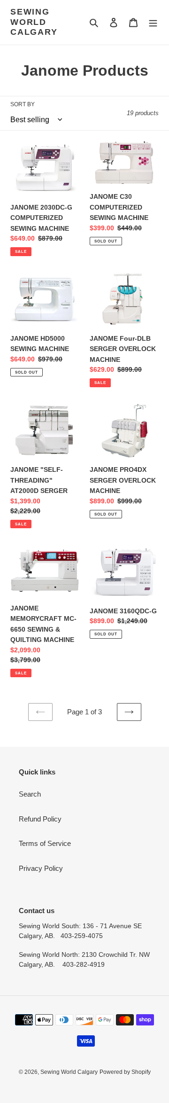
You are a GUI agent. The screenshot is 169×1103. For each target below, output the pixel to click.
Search (30, 794)
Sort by (22, 104)
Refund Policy (40, 819)
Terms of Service (45, 843)
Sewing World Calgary (34, 22)
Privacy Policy (41, 868)
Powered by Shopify (125, 1072)
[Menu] (153, 22)
